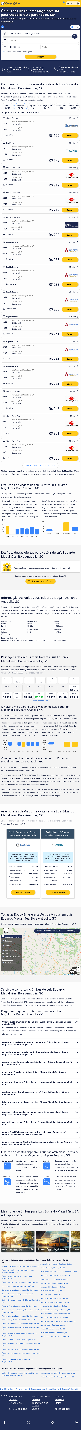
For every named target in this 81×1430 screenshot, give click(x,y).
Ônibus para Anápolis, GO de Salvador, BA (55, 1317)
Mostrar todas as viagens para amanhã (41, 465)
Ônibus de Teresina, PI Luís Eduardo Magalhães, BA (20, 1349)
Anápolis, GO (72, 931)
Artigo (58, 1403)
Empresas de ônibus (18, 1409)
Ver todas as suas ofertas (40, 581)
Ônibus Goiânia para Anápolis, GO (52, 1291)
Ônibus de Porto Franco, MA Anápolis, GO (55, 1314)
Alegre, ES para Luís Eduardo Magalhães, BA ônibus (20, 1266)
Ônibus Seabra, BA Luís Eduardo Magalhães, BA (19, 1340)
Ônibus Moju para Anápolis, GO (51, 1295)
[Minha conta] (63, 3)
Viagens (35, 1409)
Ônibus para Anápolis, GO (69, 1389)
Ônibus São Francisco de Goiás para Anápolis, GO (58, 1321)
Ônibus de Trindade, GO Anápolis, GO (53, 1333)
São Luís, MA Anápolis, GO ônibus (52, 1325)
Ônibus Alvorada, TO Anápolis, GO (52, 1268)
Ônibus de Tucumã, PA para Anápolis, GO (55, 1337)
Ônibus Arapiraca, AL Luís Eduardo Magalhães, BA (20, 1282)
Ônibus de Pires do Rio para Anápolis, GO (55, 1310)
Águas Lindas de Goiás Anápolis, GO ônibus (56, 1264)
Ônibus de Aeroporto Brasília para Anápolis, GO (57, 1373)
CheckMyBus (4, 1389)
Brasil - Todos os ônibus (19, 1389)
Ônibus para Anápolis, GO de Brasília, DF (55, 1275)
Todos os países (62, 1409)
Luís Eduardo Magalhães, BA (49, 931)
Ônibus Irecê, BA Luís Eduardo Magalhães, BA (18, 1320)
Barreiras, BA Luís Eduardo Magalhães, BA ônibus (20, 1290)
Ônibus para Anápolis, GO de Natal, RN (54, 1298)
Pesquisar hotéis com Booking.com (18, 52)
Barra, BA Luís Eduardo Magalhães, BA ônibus (18, 1286)
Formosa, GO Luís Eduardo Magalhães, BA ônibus (20, 1316)
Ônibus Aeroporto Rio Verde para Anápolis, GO (57, 1377)
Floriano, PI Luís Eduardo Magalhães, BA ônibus (19, 1306)
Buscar (70, 135)
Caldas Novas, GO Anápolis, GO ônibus (54, 1279)
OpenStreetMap (68, 974)
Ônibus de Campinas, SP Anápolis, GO (54, 1283)
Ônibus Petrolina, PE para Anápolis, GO (54, 1302)
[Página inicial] (30, 3)
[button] (71, 973)
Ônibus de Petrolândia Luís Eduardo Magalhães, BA (20, 1324)
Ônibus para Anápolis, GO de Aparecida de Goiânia (58, 1272)
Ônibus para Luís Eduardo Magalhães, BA (44, 1389)
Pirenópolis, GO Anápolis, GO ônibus (53, 1306)
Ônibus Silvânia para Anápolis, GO (52, 1329)
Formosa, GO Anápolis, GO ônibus (52, 1287)
